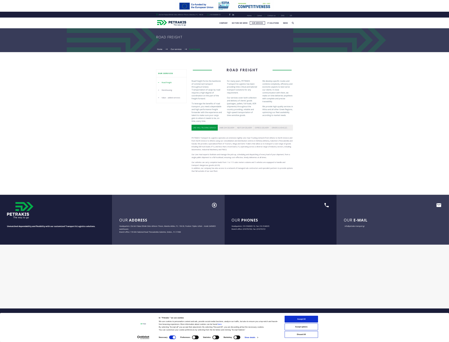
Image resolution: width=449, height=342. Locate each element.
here (220, 324)
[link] (230, 15)
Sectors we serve (240, 23)
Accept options (301, 327)
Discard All (301, 334)
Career (259, 15)
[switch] (195, 337)
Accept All (301, 319)
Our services (257, 23)
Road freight (167, 82)
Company (223, 23)
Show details (250, 337)
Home (249, 15)
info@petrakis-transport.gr (355, 226)
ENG (282, 15)
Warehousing (167, 90)
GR (291, 15)
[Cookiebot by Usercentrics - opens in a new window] (143, 337)
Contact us (271, 15)
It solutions (273, 23)
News (285, 23)
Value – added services (171, 97)
